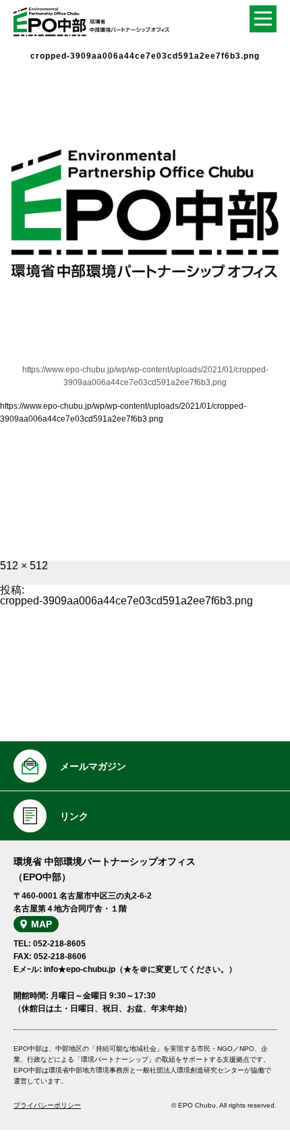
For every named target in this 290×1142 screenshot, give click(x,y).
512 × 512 (24, 565)
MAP (41, 924)
